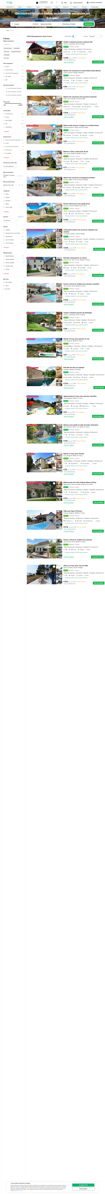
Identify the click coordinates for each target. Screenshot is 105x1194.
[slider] (4, 103)
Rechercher (89, 24)
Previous (30, 51)
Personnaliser (83, 1188)
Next (52, 51)
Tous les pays (94, 7)
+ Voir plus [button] (6, 58)
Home (7, 30)
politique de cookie (18, 1190)
